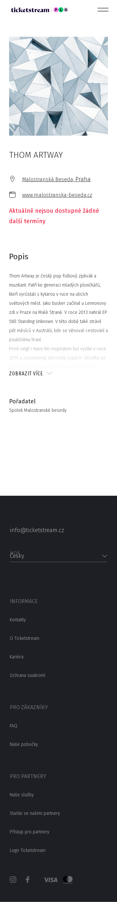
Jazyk (15, 550)
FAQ (13, 726)
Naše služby (22, 795)
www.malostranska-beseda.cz (57, 195)
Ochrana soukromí (27, 675)
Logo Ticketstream (28, 850)
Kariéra (16, 657)
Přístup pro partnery (29, 832)
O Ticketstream (24, 638)
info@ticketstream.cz (37, 530)
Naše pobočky (24, 744)
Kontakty (18, 620)
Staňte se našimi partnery (35, 813)
